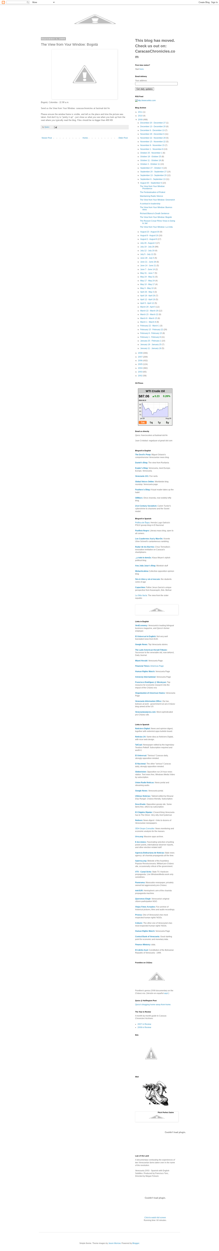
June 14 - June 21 (148, 265)
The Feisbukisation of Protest (152, 192)
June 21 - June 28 (148, 262)
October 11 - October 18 (150, 160)
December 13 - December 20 (153, 126)
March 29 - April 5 (148, 307)
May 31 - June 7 (147, 273)
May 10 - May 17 (147, 284)
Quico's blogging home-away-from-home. (153, 1004)
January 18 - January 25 (151, 344)
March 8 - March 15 (149, 318)
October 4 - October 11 (150, 164)
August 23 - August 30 (150, 232)
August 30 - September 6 (151, 183)
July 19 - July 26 (147, 247)
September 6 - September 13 (153, 179)
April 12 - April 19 (148, 299)
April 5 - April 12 (147, 303)
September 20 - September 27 (153, 172)
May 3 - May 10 (147, 288)
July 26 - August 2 (148, 243)
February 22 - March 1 (150, 326)
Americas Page (149, 666)
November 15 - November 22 (153, 142)
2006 (140, 360)
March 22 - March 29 (149, 311)
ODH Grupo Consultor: (145, 828)
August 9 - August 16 (149, 235)
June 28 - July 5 (147, 258)
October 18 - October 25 (151, 156)
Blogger (135, 1243)
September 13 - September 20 (153, 175)
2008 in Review (144, 1027)
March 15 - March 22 (149, 314)
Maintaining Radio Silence (151, 196)
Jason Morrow (114, 1243)
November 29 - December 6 (152, 134)
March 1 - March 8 (148, 322)
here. (142, 69)
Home (85, 138)
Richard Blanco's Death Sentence (154, 213)
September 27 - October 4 (151, 168)
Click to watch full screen (155, 1217)
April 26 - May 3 (147, 292)
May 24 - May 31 (147, 277)
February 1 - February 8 (150, 337)
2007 (140, 357)
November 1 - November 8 (152, 149)
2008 (140, 353)
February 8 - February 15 (151, 333)
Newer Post (47, 138)
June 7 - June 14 (147, 269)
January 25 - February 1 (151, 341)
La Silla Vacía (141, 595)
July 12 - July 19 (147, 250)
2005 (140, 364)
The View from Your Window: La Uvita (156, 227)
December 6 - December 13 (152, 130)
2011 (140, 112)
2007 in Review (144, 1024)
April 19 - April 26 (148, 296)
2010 (140, 116)
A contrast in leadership (150, 204)
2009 (140, 119)
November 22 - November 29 (153, 138)
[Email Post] (55, 127)
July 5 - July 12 (147, 254)
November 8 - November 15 (152, 145)
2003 (140, 372)
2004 (140, 368)
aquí (166, 993)
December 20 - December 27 (153, 123)
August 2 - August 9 (149, 239)
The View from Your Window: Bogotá (156, 217)
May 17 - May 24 (147, 281)
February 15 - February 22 (152, 329)
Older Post (123, 138)
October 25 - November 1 (151, 153)
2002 (140, 376)
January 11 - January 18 (151, 348)
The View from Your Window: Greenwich (157, 200)
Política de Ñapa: (142, 522)
